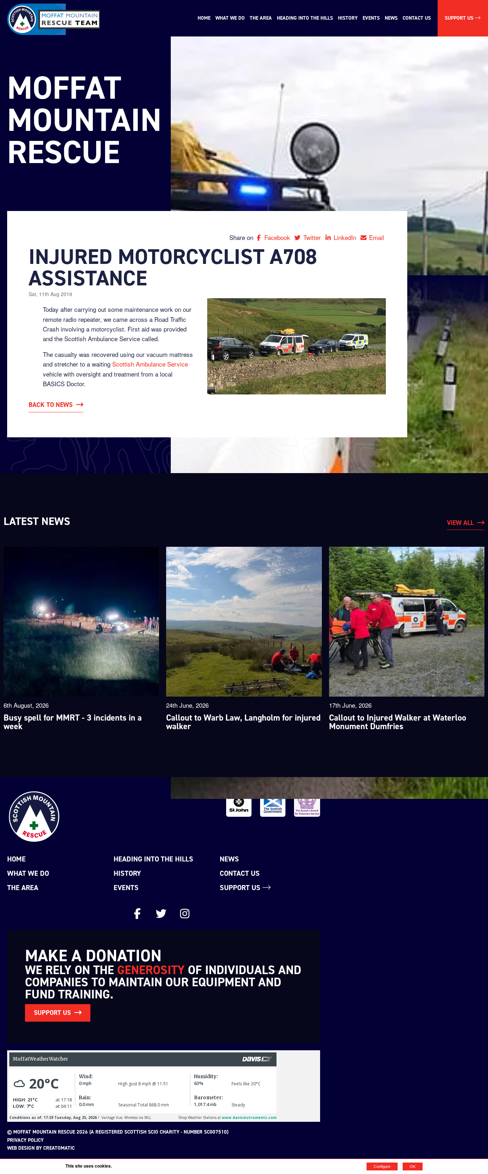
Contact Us (417, 18)
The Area (261, 18)
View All (460, 523)
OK (412, 1166)
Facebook (278, 237)
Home (204, 18)
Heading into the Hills (305, 18)
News (391, 18)
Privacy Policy (25, 1140)
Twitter (312, 237)
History (348, 18)
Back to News (51, 405)
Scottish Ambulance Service (150, 363)
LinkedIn (346, 237)
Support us (241, 887)
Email (376, 237)
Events (371, 18)
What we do (230, 18)
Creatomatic (59, 1148)
